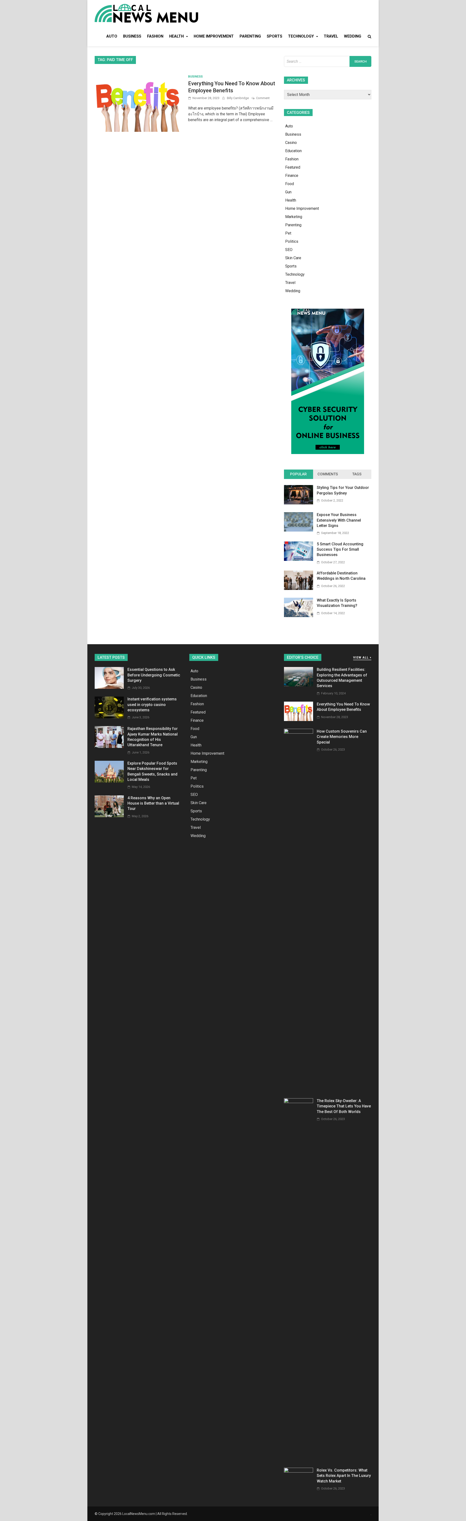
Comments (327, 474)
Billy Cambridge (238, 98)
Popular (298, 474)
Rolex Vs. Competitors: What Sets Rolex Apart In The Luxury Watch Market (344, 1475)
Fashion (155, 36)
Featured (292, 167)
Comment (263, 98)
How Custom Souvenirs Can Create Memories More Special (342, 737)
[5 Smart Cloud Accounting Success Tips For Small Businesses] (298, 559)
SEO (288, 249)
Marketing (293, 216)
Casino (291, 142)
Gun (288, 192)
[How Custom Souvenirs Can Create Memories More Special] (298, 732)
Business (132, 36)
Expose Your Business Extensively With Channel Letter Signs (339, 520)
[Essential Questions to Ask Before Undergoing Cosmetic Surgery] (109, 687)
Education (293, 151)
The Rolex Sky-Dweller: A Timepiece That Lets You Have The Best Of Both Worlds (344, 1106)
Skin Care (293, 258)
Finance (291, 175)
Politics (291, 241)
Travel (331, 36)
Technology (301, 36)
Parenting (250, 36)
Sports (274, 36)
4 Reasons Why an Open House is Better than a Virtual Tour (153, 803)
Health (176, 36)
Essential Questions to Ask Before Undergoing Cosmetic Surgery (153, 675)
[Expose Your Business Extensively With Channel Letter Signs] (298, 530)
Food (289, 183)
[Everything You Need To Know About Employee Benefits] (298, 719)
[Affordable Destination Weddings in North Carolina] (298, 588)
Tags (356, 474)
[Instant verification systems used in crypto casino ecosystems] (109, 717)
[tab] (298, 474)
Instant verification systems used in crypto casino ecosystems (152, 704)
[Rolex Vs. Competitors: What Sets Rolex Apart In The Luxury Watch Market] (298, 1471)
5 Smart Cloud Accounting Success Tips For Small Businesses (340, 549)
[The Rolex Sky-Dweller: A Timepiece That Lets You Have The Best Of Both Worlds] (298, 1101)
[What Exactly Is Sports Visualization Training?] (298, 615)
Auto (111, 36)
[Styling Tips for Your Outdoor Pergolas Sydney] (298, 503)
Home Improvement (214, 36)
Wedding (352, 36)
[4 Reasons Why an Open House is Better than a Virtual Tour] (109, 816)
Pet (288, 233)
